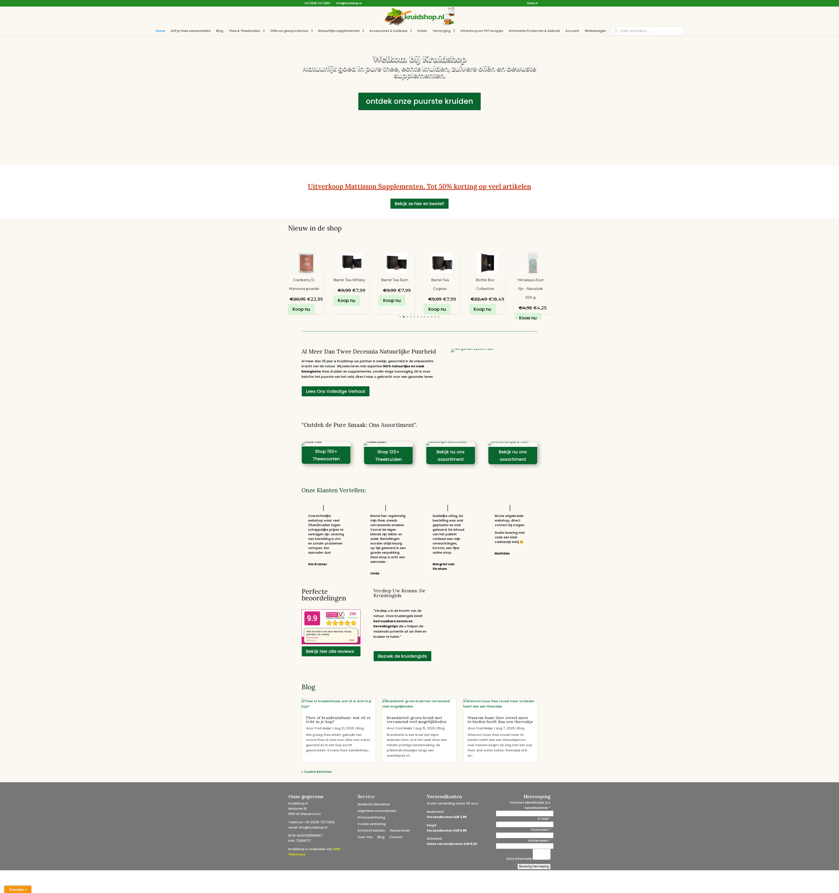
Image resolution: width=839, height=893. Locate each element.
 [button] (278, 286)
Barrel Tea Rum (349, 280)
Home (160, 31)
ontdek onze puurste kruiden (419, 101)
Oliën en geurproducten (289, 31)
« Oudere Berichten (317, 772)
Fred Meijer (323, 728)
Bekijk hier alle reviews (330, 651)
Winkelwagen (595, 31)
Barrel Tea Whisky (304, 280)
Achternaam (539, 840)
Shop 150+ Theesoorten (326, 455)
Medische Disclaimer (374, 804)
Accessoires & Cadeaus (388, 31)
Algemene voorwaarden (377, 811)
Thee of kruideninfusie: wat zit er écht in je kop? (338, 719)
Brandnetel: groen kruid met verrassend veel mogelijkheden (417, 719)
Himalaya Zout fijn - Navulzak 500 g (485, 289)
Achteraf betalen (371, 831)
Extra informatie (519, 859)
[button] (400, 317)
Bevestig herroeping (534, 866)
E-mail (544, 819)
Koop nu (301, 300)
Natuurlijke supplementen (339, 31)
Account (572, 31)
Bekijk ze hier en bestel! (419, 204)
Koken (422, 31)
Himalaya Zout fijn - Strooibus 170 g (530, 289)
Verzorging (442, 31)
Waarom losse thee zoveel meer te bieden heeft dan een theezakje (500, 719)
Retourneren (400, 831)
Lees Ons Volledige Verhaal (335, 391)
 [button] (558, 286)
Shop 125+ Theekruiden (388, 455)
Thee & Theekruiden (244, 31)
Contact (396, 837)
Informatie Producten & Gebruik (534, 31)
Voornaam (541, 829)
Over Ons (365, 837)
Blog (219, 31)
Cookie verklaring (372, 824)
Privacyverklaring (371, 818)
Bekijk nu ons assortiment (451, 455)
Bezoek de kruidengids (402, 656)
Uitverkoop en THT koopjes (481, 31)
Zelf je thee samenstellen (190, 31)
